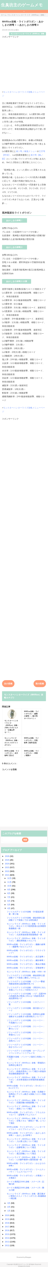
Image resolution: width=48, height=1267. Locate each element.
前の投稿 (40, 683)
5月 (9, 904)
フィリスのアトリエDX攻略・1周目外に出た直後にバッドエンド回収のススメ (26, 988)
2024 (7, 864)
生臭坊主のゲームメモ (22, 5)
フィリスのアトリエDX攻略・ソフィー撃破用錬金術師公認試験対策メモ (26, 982)
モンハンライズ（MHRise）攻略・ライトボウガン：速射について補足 (26, 1107)
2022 (7, 871)
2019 (7, 1219)
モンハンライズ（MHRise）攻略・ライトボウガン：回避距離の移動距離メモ (26, 1101)
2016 (7, 1230)
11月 (9, 882)
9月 (9, 889)
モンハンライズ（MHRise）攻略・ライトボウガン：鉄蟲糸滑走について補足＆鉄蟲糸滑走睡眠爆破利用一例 (26, 1071)
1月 (9, 1211)
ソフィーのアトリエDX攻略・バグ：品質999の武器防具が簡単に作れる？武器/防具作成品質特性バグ (26, 996)
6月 (9, 901)
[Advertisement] (24, 62)
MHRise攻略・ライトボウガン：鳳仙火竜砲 (26, 964)
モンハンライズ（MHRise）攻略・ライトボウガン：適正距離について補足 (26, 1152)
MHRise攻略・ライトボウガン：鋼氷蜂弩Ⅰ (26, 960)
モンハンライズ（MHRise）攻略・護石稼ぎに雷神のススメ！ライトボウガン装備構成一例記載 (26, 1196)
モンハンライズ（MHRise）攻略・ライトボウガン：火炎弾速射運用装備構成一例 (26, 933)
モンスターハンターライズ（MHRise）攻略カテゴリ (23, 696)
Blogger (28, 1257)
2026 (7, 856)
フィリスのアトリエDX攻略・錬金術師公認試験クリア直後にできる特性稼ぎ (26, 919)
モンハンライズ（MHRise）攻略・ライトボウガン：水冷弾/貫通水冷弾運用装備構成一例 (26, 1079)
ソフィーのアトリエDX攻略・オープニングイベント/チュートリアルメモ (26, 1052)
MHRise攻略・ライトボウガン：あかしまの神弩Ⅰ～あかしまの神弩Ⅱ (26, 1134)
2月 (9, 1207)
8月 (9, 893)
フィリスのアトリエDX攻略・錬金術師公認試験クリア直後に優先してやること (26, 976)
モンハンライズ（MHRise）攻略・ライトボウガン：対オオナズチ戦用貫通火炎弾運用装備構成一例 (26, 926)
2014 (7, 1238)
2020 (7, 1215)
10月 (9, 886)
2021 (7, 875)
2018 (7, 1223)
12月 (9, 878)
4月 (9, 908)
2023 (7, 867)
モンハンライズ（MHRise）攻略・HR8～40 (26, 972)
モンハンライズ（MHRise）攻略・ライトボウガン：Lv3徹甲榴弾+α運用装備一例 (26, 1158)
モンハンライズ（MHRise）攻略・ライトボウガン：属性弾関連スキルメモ (26, 939)
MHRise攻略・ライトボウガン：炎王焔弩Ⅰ (26, 956)
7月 (9, 897)
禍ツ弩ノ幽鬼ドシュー (26, 151)
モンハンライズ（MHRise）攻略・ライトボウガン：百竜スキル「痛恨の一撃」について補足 (26, 1120)
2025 (7, 860)
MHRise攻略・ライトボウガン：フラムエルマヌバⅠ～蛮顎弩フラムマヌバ (26, 1113)
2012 (7, 1245)
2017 (7, 1227)
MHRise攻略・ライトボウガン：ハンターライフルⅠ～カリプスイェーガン (26, 1128)
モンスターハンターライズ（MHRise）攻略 (27, 34)
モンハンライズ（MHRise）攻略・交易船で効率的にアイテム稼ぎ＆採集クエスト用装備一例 (26, 1094)
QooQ (28, 1266)
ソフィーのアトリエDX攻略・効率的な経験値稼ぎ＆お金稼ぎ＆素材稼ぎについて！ (26, 1015)
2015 (7, 1234)
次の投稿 (8, 683)
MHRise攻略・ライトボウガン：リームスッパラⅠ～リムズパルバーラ (26, 1170)
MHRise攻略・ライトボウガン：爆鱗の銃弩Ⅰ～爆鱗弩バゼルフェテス (26, 945)
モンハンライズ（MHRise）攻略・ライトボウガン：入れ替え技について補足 (26, 1140)
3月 (9, 1203)
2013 (7, 1242)
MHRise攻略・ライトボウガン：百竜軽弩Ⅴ (26, 968)
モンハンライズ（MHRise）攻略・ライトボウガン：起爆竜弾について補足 (26, 1146)
